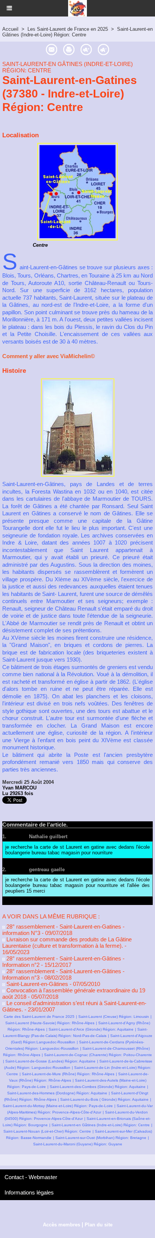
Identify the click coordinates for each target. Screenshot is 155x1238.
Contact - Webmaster (31, 1177)
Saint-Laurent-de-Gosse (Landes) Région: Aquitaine (50, 1061)
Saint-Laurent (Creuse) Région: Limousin (113, 1016)
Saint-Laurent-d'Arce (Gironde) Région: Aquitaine (91, 1029)
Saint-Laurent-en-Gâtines (36, 984)
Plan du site (98, 1224)
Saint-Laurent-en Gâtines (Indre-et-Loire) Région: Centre (77, 32)
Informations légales (29, 1192)
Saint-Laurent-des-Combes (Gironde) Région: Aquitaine (98, 1087)
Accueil (10, 29)
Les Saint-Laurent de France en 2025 (67, 29)
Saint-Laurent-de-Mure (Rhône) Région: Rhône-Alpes (68, 1074)
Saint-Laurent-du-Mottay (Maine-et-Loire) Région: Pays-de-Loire (58, 1106)
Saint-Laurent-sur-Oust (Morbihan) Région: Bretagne (100, 1138)
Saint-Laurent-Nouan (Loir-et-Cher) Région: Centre (47, 1131)
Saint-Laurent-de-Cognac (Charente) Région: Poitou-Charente (98, 1055)
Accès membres (61, 1224)
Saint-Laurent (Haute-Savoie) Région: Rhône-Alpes (49, 1023)
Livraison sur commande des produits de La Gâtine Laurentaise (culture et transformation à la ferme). (67, 942)
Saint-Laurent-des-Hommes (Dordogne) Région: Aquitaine (57, 1093)
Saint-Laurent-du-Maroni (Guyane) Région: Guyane (77, 1144)
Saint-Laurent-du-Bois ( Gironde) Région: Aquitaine (104, 1099)
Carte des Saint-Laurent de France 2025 (39, 1016)
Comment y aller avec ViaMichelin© (48, 356)
